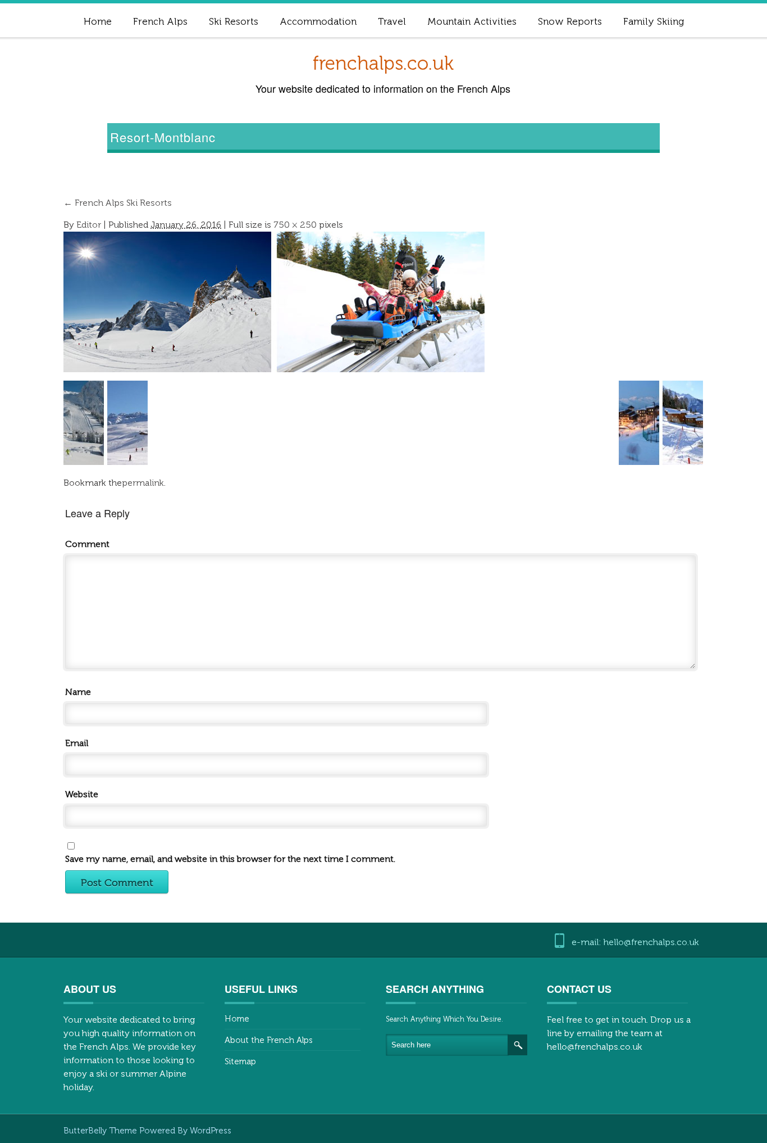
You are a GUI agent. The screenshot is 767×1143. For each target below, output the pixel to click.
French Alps (160, 21)
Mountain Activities (472, 21)
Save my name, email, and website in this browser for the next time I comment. (230, 858)
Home (98, 21)
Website (81, 794)
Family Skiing (653, 21)
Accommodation (318, 21)
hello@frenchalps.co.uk (594, 1046)
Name (78, 691)
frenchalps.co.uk (383, 63)
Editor (88, 224)
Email (76, 743)
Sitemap (240, 1061)
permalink (143, 482)
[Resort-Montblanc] (274, 301)
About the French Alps (269, 1040)
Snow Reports (570, 21)
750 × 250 (295, 224)
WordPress (210, 1131)
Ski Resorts (233, 21)
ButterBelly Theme (101, 1131)
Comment (87, 544)
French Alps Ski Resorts (117, 202)
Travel (392, 21)
